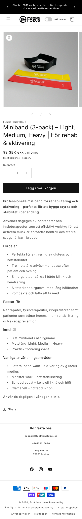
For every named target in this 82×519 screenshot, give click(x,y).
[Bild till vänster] (32, 114)
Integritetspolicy (68, 507)
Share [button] (12, 409)
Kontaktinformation (63, 513)
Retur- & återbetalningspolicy (35, 507)
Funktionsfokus (38, 502)
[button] (8, 19)
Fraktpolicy (41, 513)
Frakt (6, 158)
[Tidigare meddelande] (7, 6)
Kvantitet (9, 165)
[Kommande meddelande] (74, 6)
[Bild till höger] (50, 114)
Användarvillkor (20, 513)
